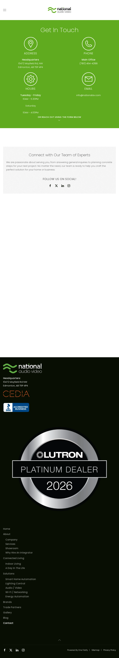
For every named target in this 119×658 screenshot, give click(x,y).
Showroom (11, 548)
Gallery (7, 612)
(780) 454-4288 (88, 63)
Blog (5, 617)
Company (11, 539)
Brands (7, 602)
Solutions (8, 573)
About (6, 534)
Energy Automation (17, 596)
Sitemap (96, 650)
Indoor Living (13, 563)
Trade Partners (12, 607)
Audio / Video (13, 587)
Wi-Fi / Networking (16, 592)
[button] (4, 10)
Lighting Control (15, 583)
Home (6, 528)
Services (10, 544)
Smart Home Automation (20, 579)
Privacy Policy (109, 650)
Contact (8, 623)
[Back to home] (59, 10)
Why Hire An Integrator (19, 552)
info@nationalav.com (88, 95)
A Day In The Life (15, 568)
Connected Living (13, 558)
